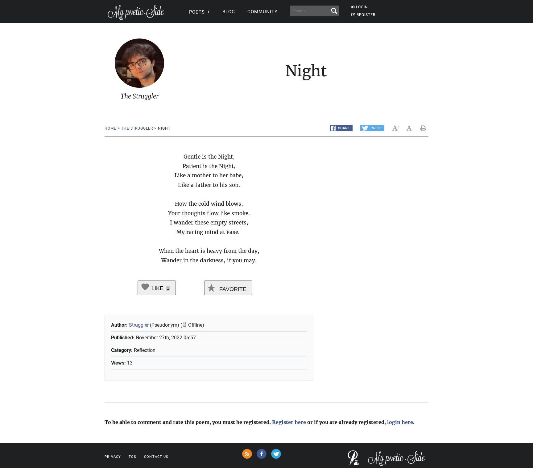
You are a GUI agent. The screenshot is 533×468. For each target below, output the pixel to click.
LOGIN (362, 7)
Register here (289, 422)
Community (262, 11)
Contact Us (156, 457)
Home (110, 128)
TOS (132, 457)
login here (400, 422)
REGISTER (366, 15)
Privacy (113, 457)
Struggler (139, 325)
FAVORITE (232, 289)
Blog (228, 11)
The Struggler (137, 128)
